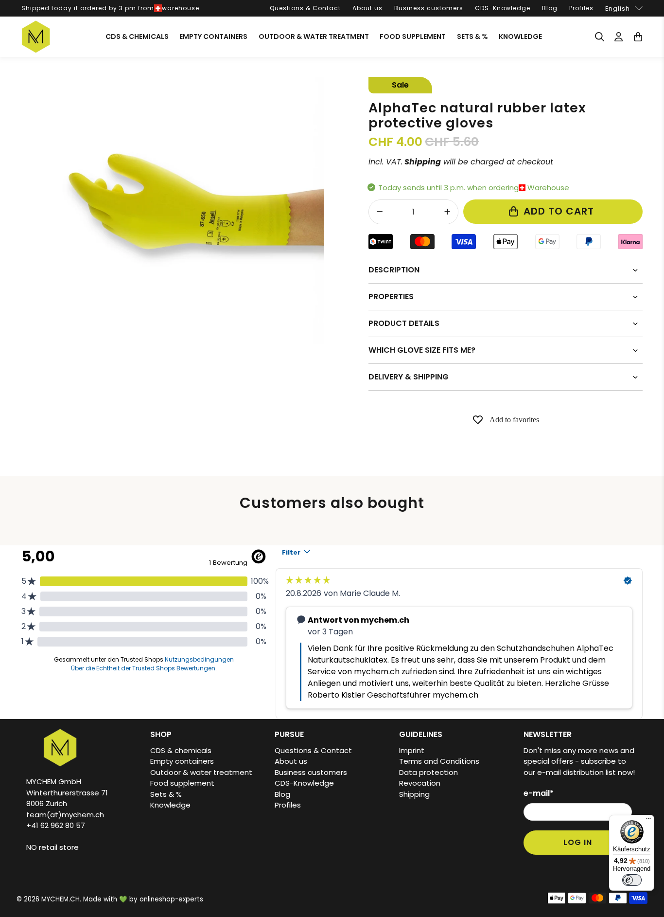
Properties (391, 296)
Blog (550, 8)
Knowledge (520, 36)
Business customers (428, 8)
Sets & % (472, 36)
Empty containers (213, 36)
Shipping (414, 794)
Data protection (428, 772)
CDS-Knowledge (502, 8)
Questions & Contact (305, 8)
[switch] (632, 880)
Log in (577, 842)
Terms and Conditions (439, 761)
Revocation (419, 783)
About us (367, 8)
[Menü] (648, 821)
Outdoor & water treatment (314, 36)
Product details (403, 323)
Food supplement (413, 36)
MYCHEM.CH (60, 899)
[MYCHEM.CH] (36, 36)
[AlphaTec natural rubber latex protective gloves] (190, 210)
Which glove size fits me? (421, 350)
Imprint (411, 750)
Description (393, 269)
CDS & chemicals (137, 36)
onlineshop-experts (171, 899)
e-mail (539, 793)
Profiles (581, 8)
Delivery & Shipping (408, 376)
